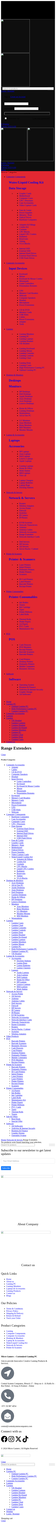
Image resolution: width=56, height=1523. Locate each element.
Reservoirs (23, 239)
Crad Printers (24, 659)
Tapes (21, 609)
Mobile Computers (27, 666)
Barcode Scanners (26, 652)
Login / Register (13, 1514)
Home (4, 1140)
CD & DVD (24, 310)
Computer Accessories (15, 765)
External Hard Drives (28, 256)
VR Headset (24, 343)
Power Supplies (25, 213)
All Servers (24, 546)
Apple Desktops (26, 396)
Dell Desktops (25, 394)
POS (12, 639)
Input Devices (18, 268)
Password (9, 108)
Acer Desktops (25, 401)
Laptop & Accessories (15, 956)
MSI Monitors (25, 427)
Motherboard (24, 196)
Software (15, 679)
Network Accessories (28, 532)
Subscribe (6, 1168)
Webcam (22, 295)
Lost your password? (41, 118)
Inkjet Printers (25, 567)
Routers (22, 503)
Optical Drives (25, 217)
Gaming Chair (25, 358)
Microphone (24, 302)
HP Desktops (24, 392)
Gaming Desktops (26, 411)
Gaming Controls (26, 355)
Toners (22, 605)
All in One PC (25, 415)
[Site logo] (15, 52)
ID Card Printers (26, 579)
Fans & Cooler (25, 210)
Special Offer (16, 1121)
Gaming (9, 921)
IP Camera (23, 515)
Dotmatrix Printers (26, 569)
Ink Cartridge (24, 607)
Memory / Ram (25, 215)
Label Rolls (24, 614)
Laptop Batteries (26, 483)
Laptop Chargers (26, 480)
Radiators (23, 236)
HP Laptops (24, 451)
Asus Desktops (25, 399)
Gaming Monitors (26, 334)
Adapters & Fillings (27, 225)
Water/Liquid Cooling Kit (26, 182)
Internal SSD (24, 248)
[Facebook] (4, 1439)
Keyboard (23, 274)
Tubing (22, 241)
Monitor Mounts (26, 430)
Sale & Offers (12, 1116)
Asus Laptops (25, 454)
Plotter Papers (25, 622)
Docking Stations (26, 487)
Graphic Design (25, 692)
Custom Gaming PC (19, 711)
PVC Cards (24, 626)
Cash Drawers (25, 645)
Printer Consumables (23, 597)
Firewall (22, 510)
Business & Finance (27, 687)
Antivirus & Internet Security (31, 689)
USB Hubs (23, 315)
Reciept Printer (25, 586)
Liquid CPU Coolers (27, 234)
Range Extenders (26, 534)
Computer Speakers (27, 298)
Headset (22, 300)
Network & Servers (22, 498)
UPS (21, 291)
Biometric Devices (27, 669)
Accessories (16, 446)
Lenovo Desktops (26, 403)
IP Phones (23, 518)
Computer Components (15, 814)
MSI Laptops (24, 473)
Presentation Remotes (28, 286)
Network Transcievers (28, 525)
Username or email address (16, 101)
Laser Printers (25, 565)
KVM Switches (25, 523)
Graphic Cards (25, 193)
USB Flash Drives (26, 258)
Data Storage (17, 188)
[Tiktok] (25, 1439)
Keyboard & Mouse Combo (30, 279)
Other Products (12, 1036)
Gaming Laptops (26, 339)
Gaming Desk (25, 363)
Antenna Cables (25, 530)
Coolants (23, 229)
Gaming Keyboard (27, 348)
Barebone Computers (28, 220)
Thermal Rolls (25, 619)
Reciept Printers (25, 649)
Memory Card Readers (28, 293)
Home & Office (25, 468)
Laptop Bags (24, 485)
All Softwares (25, 694)
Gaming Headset (26, 341)
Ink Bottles (23, 602)
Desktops (15, 380)
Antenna (22, 527)
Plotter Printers (25, 572)
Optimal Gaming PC (27, 370)
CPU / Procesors (26, 200)
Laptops (14, 440)
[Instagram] (11, 1439)
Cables (22, 317)
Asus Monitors (25, 423)
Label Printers (25, 582)
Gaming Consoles (26, 353)
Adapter (22, 322)
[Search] (51, 88)
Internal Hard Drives (27, 253)
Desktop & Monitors (14, 880)
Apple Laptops (25, 461)
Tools (21, 324)
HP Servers (24, 544)
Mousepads (24, 281)
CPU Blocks (24, 232)
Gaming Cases (25, 365)
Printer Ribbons (25, 612)
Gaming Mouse (25, 351)
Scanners (23, 574)
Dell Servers (24, 542)
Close (3, 755)
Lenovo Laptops (26, 459)
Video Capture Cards (28, 205)
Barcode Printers (26, 584)
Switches (23, 513)
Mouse (22, 276)
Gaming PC (24, 336)
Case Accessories (26, 203)
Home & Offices (26, 408)
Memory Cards (25, 312)
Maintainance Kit (26, 629)
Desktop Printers (26, 662)
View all (22, 475)
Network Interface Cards (29, 537)
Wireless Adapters (26, 506)
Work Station (24, 471)
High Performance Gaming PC (32, 368)
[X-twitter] (18, 1439)
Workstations (24, 413)
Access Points (25, 508)
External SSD (25, 251)
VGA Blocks (24, 243)
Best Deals (15, 1119)
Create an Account (17, 97)
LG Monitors (24, 420)
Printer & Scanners (22, 559)
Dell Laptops (24, 456)
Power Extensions (26, 305)
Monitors (15, 386)
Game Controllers (26, 283)
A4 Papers (23, 624)
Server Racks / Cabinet (28, 549)
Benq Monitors (25, 425)
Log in (27, 113)
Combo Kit (24, 227)
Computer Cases (26, 198)
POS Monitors (25, 647)
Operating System (26, 685)
